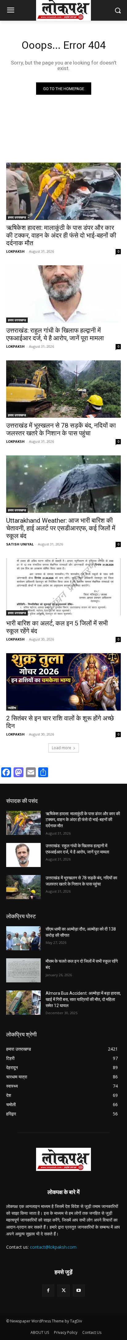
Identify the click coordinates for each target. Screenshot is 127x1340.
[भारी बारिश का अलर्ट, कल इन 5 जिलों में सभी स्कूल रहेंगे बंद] (63, 587)
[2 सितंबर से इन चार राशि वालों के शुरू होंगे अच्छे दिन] (63, 682)
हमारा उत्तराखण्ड (17, 217)
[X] (63, 1290)
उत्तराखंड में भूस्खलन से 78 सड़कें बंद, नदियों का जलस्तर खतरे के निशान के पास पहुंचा (61, 429)
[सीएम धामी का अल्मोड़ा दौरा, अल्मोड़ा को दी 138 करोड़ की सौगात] (23, 938)
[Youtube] (79, 1290)
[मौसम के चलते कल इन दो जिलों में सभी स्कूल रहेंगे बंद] (23, 970)
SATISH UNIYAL (20, 544)
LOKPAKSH (15, 251)
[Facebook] (48, 1290)
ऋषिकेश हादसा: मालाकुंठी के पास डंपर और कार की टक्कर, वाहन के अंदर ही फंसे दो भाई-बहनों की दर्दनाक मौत (61, 235)
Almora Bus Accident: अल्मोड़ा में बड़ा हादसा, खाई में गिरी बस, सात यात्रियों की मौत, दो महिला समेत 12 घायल (83, 999)
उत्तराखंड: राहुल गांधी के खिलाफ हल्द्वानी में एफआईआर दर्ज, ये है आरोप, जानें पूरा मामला (55, 334)
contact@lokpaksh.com (53, 1247)
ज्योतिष (12, 708)
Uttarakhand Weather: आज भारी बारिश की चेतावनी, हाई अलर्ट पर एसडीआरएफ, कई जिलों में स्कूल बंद (60, 528)
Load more (61, 747)
